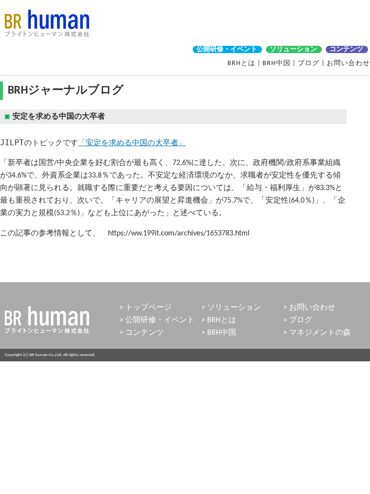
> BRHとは (218, 320)
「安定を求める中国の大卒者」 (132, 142)
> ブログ (297, 320)
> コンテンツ (141, 333)
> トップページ (145, 308)
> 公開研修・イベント (157, 320)
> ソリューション (231, 308)
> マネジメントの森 (317, 333)
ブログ (308, 63)
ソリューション (293, 49)
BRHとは (241, 63)
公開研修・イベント (227, 49)
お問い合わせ (348, 63)
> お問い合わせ (309, 308)
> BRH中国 (218, 333)
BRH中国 (277, 63)
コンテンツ (346, 49)
